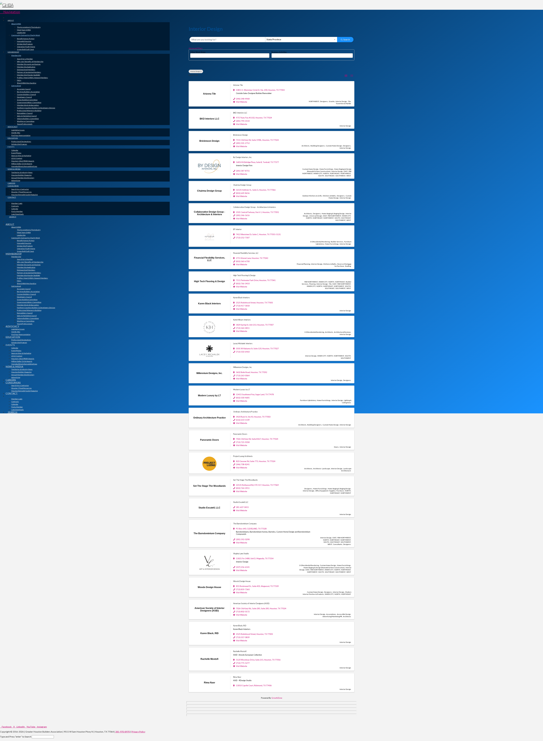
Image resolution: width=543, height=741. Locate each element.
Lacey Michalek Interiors (243, 343)
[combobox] (301, 39)
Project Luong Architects (243, 456)
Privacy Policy (138, 731)
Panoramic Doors (240, 434)
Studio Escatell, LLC (240, 502)
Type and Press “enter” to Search (15, 736)
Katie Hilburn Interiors (242, 320)
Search (346, 39)
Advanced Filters (195, 48)
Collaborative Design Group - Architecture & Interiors (254, 207)
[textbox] (191, 54)
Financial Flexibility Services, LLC (246, 253)
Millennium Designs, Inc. (242, 367)
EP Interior (237, 229)
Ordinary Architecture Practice (245, 412)
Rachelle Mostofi (239, 651)
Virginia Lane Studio (241, 553)
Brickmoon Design (240, 135)
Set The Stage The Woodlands (245, 480)
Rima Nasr (237, 677)
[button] (10, 12)
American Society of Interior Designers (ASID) (251, 603)
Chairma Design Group (242, 185)
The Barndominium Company (245, 523)
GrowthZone (277, 698)
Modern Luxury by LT (241, 389)
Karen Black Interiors (241, 297)
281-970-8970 (122, 731)
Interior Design (195, 71)
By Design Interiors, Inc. (242, 157)
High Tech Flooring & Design (244, 275)
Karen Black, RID (239, 625)
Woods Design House (242, 581)
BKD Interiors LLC (240, 113)
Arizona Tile (238, 85)
